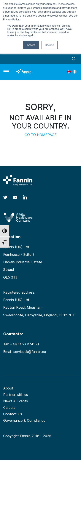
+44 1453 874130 (24, 344)
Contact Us (12, 414)
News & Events (15, 401)
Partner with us (15, 394)
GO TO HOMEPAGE (41, 135)
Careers (9, 407)
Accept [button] (31, 45)
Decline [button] (49, 45)
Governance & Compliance (24, 420)
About (8, 388)
